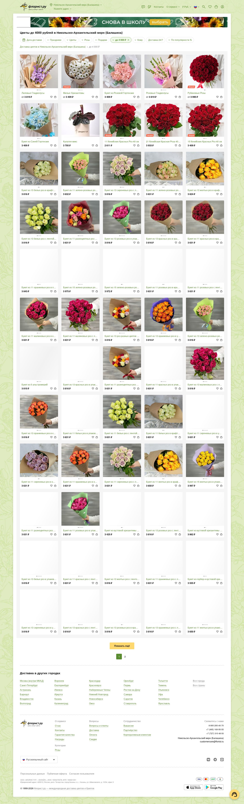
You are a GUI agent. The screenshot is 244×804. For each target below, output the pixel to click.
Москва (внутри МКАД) (32, 680)
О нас (58, 725)
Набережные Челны (99, 689)
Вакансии (129, 725)
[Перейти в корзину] (216, 7)
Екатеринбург (62, 685)
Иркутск (59, 694)
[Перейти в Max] (222, 759)
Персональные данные (32, 773)
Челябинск (163, 698)
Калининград (61, 703)
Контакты (60, 730)
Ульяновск (163, 689)
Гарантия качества (65, 734)
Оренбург (129, 680)
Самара (128, 694)
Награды (59, 739)
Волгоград (25, 703)
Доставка (94, 730)
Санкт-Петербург (29, 685)
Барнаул (24, 694)
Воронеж (59, 680)
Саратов (128, 698)
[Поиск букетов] (204, 7)
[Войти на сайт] (222, 7)
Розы (57, 750)
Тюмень (162, 685)
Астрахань (25, 689)
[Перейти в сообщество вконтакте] (208, 759)
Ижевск (58, 689)
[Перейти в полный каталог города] (33, 7)
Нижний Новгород (98, 694)
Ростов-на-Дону (132, 689)
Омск (91, 703)
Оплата (93, 734)
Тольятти (163, 680)
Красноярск (95, 685)
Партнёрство (130, 730)
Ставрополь (130, 703)
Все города (199, 680)
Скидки (93, 739)
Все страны (199, 685)
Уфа (160, 694)
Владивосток (26, 698)
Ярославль (164, 703)
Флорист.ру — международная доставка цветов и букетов (64, 788)
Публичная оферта (57, 773)
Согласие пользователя (81, 773)
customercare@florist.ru (212, 741)
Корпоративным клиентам (137, 734)
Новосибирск (96, 698)
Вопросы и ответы (98, 725)
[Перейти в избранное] (210, 7)
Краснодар (94, 680)
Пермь (127, 685)
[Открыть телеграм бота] (215, 759)
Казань (58, 698)
